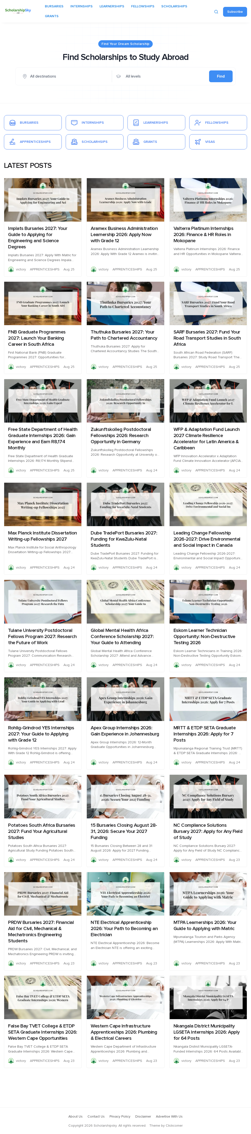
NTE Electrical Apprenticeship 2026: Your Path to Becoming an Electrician (124, 928)
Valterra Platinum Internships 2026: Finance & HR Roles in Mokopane (204, 234)
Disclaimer (143, 1116)
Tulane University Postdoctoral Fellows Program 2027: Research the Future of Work (42, 636)
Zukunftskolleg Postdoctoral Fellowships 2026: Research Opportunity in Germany (121, 435)
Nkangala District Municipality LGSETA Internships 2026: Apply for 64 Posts (207, 1032)
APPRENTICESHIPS (45, 269)
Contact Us (96, 1116)
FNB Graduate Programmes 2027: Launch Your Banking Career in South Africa (37, 338)
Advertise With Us (169, 1116)
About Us (75, 1116)
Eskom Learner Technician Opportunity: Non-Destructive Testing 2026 (204, 636)
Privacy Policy (120, 1116)
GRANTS (52, 16)
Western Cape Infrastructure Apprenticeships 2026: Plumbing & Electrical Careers (124, 1032)
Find (221, 76)
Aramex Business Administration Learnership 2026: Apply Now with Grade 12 (124, 234)
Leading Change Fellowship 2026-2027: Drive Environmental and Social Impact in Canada (207, 539)
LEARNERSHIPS (112, 6)
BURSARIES (54, 6)
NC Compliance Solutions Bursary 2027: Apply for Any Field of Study (208, 831)
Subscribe (235, 11)
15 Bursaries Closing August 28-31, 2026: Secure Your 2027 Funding (124, 831)
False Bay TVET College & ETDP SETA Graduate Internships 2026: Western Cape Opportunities (42, 1032)
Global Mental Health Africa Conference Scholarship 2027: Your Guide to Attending (122, 636)
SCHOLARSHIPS (174, 6)
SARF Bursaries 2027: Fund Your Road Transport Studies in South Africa (207, 338)
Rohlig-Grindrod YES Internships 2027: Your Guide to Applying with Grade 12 (41, 734)
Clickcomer (174, 1125)
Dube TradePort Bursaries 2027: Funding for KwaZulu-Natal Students (124, 539)
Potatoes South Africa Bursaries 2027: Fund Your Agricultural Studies (41, 831)
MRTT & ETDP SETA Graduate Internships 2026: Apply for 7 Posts (205, 734)
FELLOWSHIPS (142, 6)
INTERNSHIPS (81, 6)
